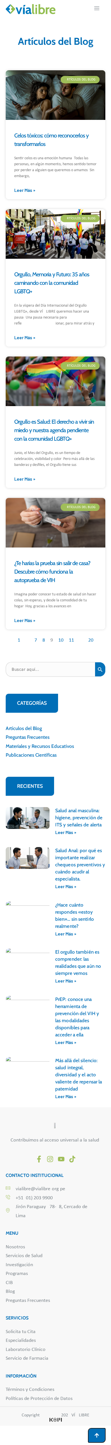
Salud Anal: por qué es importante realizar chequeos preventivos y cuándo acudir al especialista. (80, 865)
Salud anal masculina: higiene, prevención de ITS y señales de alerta (78, 817)
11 (71, 640)
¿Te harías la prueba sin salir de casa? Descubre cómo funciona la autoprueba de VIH (52, 571)
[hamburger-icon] (97, 9)
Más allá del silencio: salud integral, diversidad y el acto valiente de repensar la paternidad (78, 1075)
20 (90, 640)
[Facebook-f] (39, 1159)
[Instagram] (50, 1159)
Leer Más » (24, 190)
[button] (32, 703)
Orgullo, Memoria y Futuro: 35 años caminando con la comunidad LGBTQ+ (51, 283)
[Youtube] (61, 1159)
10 (60, 640)
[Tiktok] (72, 1159)
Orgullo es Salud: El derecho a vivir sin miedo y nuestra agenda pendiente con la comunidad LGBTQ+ (54, 430)
